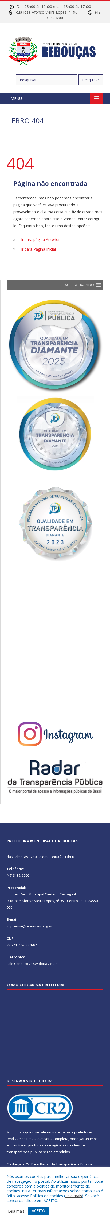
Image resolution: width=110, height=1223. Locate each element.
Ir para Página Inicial (38, 249)
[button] (79, 285)
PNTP (29, 1164)
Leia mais (73, 1195)
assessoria (43, 1138)
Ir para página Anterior (40, 239)
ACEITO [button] (38, 1210)
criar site (39, 1132)
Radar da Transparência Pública (66, 1164)
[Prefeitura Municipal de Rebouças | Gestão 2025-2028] (55, 49)
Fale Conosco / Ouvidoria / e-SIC (32, 963)
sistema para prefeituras (72, 1132)
